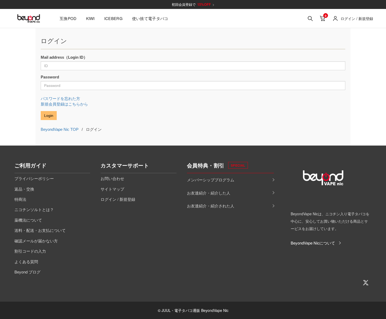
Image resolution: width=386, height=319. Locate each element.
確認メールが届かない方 (36, 240)
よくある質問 (26, 261)
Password (50, 77)
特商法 (20, 199)
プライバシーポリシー (34, 178)
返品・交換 (24, 189)
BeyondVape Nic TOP (60, 129)
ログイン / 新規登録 (118, 199)
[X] (366, 282)
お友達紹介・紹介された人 (210, 205)
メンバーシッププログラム (210, 179)
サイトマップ (112, 189)
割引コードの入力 (30, 251)
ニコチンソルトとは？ (34, 209)
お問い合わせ (112, 178)
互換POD (68, 18)
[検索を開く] (310, 18)
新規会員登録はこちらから (64, 104)
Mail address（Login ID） (64, 57)
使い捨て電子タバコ (150, 18)
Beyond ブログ (27, 272)
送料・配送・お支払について (40, 230)
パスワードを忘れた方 (60, 98)
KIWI (90, 18)
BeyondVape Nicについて (313, 243)
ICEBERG (113, 18)
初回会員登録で (193, 4)
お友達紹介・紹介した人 (208, 193)
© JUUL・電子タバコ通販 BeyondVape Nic (193, 310)
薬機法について (28, 220)
